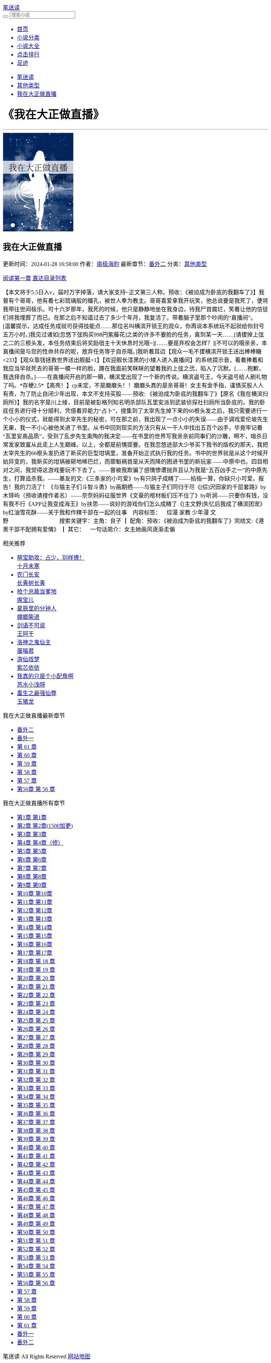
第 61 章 (27, 747)
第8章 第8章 (32, 877)
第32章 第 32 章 (36, 1080)
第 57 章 (27, 781)
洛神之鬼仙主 (34, 642)
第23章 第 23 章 (36, 1004)
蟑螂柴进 (28, 617)
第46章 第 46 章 (36, 1198)
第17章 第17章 (34, 953)
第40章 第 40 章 (36, 1148)
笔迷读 (11, 8)
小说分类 (28, 38)
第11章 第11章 (34, 902)
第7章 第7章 (32, 868)
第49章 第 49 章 (36, 1224)
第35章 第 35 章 (36, 1105)
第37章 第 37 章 (36, 1122)
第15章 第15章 (34, 936)
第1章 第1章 (32, 817)
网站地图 (79, 1356)
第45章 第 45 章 (36, 1190)
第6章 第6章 (32, 860)
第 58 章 (27, 772)
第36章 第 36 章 (36, 1114)
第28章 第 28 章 (36, 1046)
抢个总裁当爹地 (36, 592)
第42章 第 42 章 (36, 1165)
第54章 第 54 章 (36, 1266)
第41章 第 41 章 (36, 1156)
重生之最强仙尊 (36, 693)
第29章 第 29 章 (36, 1054)
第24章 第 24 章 (36, 1012)
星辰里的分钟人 (36, 608)
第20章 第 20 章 (36, 978)
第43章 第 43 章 (36, 1173)
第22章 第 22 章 (36, 995)
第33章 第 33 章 (36, 1088)
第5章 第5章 (32, 851)
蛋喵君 (25, 651)
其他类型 (28, 86)
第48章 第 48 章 (36, 1215)
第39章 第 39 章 (36, 1139)
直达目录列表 (49, 278)
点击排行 (28, 55)
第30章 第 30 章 (36, 1063)
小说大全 (28, 46)
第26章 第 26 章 (36, 1029)
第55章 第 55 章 (36, 1275)
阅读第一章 (17, 278)
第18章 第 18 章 (36, 961)
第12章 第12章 (34, 910)
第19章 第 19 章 (36, 970)
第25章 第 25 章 (36, 1021)
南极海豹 (108, 264)
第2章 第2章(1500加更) (45, 826)
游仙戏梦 (28, 659)
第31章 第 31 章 (36, 1071)
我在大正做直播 (36, 94)
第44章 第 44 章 (36, 1181)
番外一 (25, 738)
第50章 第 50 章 (36, 1232)
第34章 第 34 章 (36, 1097)
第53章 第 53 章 (36, 1258)
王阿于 (25, 634)
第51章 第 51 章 (36, 1241)
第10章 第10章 (34, 894)
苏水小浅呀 (31, 685)
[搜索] (5, 17)
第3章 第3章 (32, 834)
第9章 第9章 (32, 885)
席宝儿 (25, 600)
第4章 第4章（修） (40, 843)
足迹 (22, 63)
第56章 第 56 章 (36, 789)
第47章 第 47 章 (36, 1207)
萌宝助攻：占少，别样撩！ (51, 558)
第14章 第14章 (34, 927)
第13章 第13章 (34, 919)
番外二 (157, 264)
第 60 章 (27, 755)
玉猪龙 (25, 702)
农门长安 (28, 575)
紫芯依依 (28, 668)
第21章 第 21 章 (36, 987)
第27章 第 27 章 (36, 1038)
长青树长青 (31, 583)
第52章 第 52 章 (36, 1249)
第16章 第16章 (34, 944)
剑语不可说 (31, 625)
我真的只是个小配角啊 (45, 676)
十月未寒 (28, 566)
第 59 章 (27, 764)
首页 (22, 29)
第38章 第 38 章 (36, 1131)
